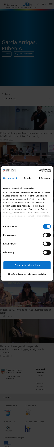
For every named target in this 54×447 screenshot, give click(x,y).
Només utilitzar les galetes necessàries (27, 274)
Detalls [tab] (27, 178)
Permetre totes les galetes (27, 265)
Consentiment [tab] (10, 178)
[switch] (47, 235)
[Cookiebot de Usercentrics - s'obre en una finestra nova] (39, 170)
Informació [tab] (44, 178)
